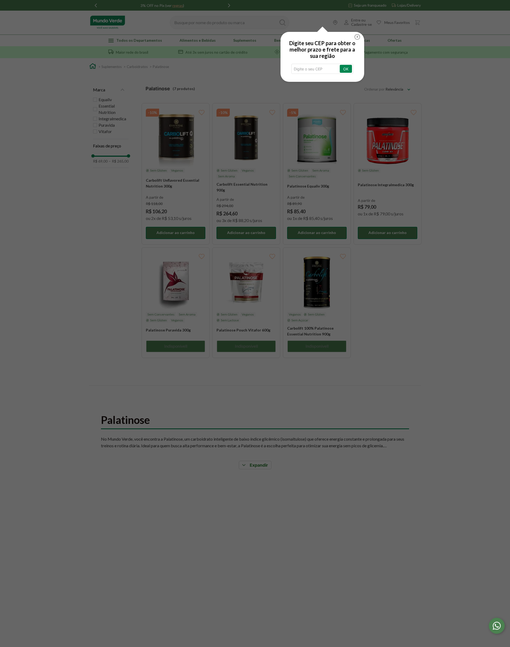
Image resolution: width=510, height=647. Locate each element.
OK (345, 69)
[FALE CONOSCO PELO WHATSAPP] (497, 626)
